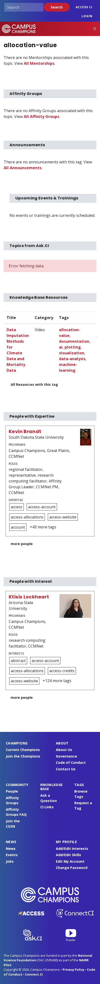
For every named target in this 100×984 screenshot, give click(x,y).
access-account (42, 507)
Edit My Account (70, 861)
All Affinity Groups (41, 116)
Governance (66, 756)
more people (22, 543)
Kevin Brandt (25, 431)
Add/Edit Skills (68, 855)
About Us (64, 749)
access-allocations (27, 517)
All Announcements (23, 167)
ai (61, 347)
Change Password (71, 867)
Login (87, 16)
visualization (71, 353)
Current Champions (23, 749)
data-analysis (72, 358)
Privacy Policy (73, 969)
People (12, 791)
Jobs (10, 861)
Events (12, 855)
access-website (62, 517)
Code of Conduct (71, 762)
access (16, 507)
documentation (74, 341)
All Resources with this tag (34, 384)
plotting (73, 347)
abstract (18, 660)
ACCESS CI (84, 7)
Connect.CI (34, 974)
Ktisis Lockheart (29, 597)
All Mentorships (39, 63)
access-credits (62, 670)
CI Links (47, 807)
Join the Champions (23, 756)
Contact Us (65, 769)
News (11, 848)
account (18, 527)
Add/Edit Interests (72, 848)
